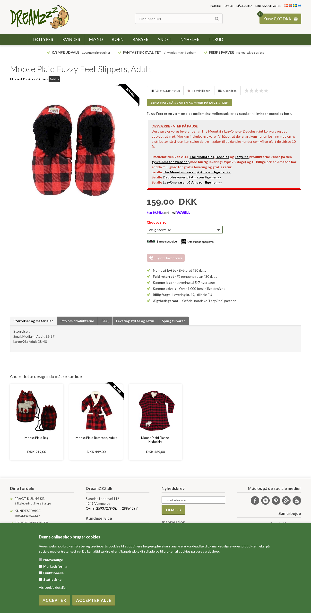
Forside (215, 5)
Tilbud (215, 39)
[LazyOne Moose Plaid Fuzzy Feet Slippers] (74, 150)
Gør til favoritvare (169, 258)
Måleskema (244, 5)
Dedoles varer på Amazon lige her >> (192, 177)
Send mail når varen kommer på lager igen (189, 102)
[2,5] (255, 90)
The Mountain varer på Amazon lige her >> (197, 172)
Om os (229, 5)
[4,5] (265, 90)
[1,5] (250, 90)
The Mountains (202, 157)
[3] (257, 90)
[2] (252, 90)
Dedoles (222, 157)
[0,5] (245, 90)
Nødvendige (53, 560)
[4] (262, 90)
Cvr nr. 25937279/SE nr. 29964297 (112, 508)
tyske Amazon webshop (171, 162)
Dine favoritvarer (268, 5)
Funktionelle (53, 573)
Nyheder (190, 39)
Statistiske (52, 579)
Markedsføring (55, 566)
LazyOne (242, 157)
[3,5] (260, 90)
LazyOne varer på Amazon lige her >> (192, 182)
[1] (248, 90)
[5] (267, 90)
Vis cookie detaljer (53, 587)
